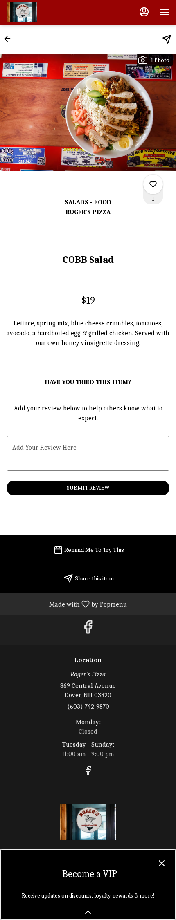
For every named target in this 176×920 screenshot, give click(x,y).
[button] (10, 39)
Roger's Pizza (88, 822)
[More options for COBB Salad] (153, 184)
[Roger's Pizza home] (43, 12)
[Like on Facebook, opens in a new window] (88, 629)
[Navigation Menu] (165, 12)
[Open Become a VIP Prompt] (88, 912)
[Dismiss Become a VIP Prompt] (161, 863)
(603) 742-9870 (88, 706)
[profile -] (144, 12)
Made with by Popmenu (66, 604)
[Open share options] (166, 39)
